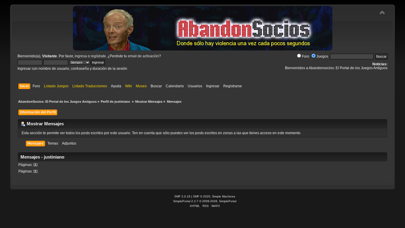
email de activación (143, 56)
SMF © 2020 (201, 196)
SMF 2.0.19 (182, 196)
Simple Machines (223, 196)
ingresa (81, 56)
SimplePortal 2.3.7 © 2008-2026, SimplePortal (204, 201)
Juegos (322, 56)
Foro (305, 56)
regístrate (98, 56)
